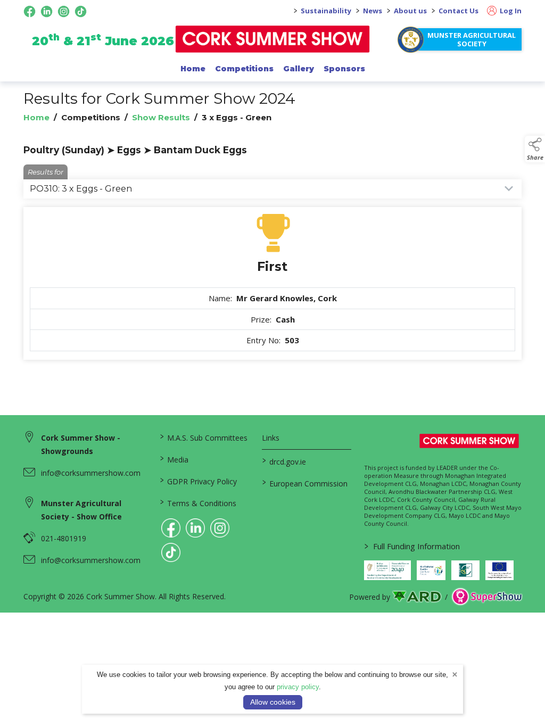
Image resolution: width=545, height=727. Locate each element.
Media (174, 459)
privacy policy (298, 687)
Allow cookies (272, 702)
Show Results (161, 117)
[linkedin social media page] (46, 11)
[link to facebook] (170, 528)
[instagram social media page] (63, 11)
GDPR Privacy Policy (198, 480)
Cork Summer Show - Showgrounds (80, 444)
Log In (510, 10)
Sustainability (326, 10)
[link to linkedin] (195, 528)
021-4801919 (63, 538)
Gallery (298, 68)
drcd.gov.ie (284, 461)
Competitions (244, 68)
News (372, 10)
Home (192, 68)
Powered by (369, 597)
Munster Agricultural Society (471, 39)
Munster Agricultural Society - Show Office (81, 510)
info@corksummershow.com (91, 473)
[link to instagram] (219, 528)
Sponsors (344, 68)
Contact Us (458, 10)
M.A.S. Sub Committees (203, 437)
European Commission (305, 483)
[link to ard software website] (417, 597)
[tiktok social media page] (81, 11)
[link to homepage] (272, 39)
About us (410, 10)
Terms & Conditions (198, 502)
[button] (535, 149)
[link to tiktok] (170, 552)
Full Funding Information (412, 546)
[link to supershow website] (487, 597)
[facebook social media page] (29, 11)
